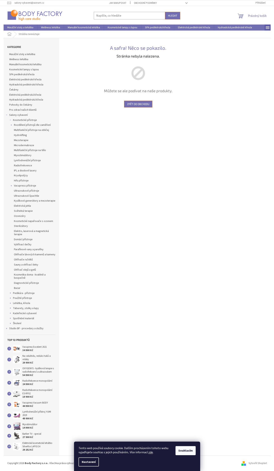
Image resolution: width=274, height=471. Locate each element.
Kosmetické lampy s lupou (24, 69)
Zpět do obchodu (138, 104)
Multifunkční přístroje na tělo (30, 150)
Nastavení (89, 462)
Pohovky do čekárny (20, 105)
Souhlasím (185, 451)
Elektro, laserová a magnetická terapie (31, 232)
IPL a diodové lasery (25, 171)
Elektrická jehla (22, 206)
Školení (17, 323)
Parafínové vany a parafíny (29, 249)
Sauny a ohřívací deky (26, 265)
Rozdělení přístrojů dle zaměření (32, 125)
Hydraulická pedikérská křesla (26, 100)
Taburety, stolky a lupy (26, 308)
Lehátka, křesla (21, 303)
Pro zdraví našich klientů (23, 110)
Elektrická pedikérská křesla (25, 95)
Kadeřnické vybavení (25, 313)
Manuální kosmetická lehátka (25, 64)
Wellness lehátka (18, 59)
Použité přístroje (22, 298)
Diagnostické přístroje (26, 283)
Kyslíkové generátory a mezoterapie (34, 201)
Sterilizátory (21, 226)
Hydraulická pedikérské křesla (26, 85)
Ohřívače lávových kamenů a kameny (34, 254)
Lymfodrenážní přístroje (27, 160)
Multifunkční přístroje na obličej (31, 130)
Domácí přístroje (23, 239)
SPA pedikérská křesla (21, 74)
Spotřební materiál (23, 318)
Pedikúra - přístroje (24, 293)
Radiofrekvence (23, 165)
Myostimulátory (22, 155)
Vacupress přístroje (25, 186)
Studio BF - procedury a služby (26, 328)
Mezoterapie (21, 140)
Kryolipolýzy (21, 175)
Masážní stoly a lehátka (22, 54)
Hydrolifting (20, 135)
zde (150, 452)
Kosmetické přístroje (25, 120)
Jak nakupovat (117, 3)
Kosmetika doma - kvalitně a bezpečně (30, 276)
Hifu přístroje (21, 181)
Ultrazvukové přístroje (26, 191)
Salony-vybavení (18, 115)
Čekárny (13, 90)
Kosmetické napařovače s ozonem (33, 221)
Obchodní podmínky (145, 3)
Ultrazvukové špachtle (26, 196)
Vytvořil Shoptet (258, 463)
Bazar (17, 288)
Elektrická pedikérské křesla (25, 79)
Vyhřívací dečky (22, 244)
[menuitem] (20, 28)
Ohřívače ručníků (23, 260)
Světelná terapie (23, 211)
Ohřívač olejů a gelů (25, 270)
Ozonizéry (20, 216)
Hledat (172, 15)
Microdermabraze (24, 145)
